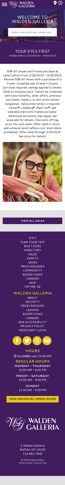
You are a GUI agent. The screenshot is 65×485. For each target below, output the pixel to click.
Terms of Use (40, 462)
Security (32, 302)
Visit (32, 238)
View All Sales (32, 221)
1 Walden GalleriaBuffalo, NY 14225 (32, 447)
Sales (32, 254)
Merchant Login (32, 330)
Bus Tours (32, 246)
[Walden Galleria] (32, 424)
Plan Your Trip (32, 242)
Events (32, 258)
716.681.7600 (32, 454)
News (32, 262)
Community (32, 270)
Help (32, 282)
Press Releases (32, 266)
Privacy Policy (32, 326)
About (32, 298)
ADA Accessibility (32, 322)
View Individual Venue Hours (32, 399)
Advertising (32, 274)
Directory (32, 250)
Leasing (32, 310)
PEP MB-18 (32, 286)
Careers (32, 278)
